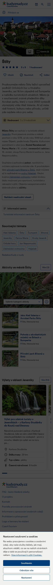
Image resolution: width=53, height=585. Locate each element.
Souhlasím (26, 563)
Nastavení (26, 577)
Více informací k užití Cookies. (26, 555)
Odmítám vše (26, 570)
